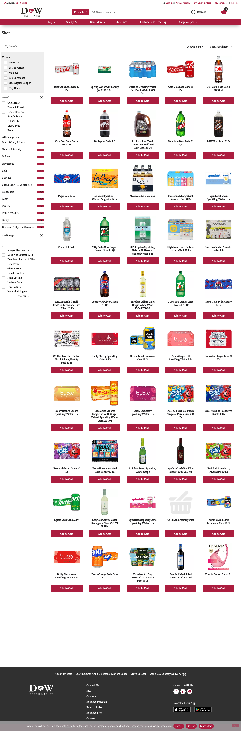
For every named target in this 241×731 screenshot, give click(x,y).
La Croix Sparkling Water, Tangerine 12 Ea (104, 197)
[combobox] (80, 12)
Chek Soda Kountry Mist (180, 520)
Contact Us (92, 685)
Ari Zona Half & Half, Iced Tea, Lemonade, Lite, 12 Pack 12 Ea (66, 305)
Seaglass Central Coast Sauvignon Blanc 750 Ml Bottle (104, 523)
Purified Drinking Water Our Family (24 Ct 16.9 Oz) (142, 90)
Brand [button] (5, 97)
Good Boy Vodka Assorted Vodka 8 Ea (218, 248)
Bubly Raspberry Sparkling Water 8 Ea (142, 412)
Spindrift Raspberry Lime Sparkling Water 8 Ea (142, 521)
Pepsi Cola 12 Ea (66, 196)
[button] (40, 143)
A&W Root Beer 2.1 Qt (219, 141)
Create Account (183, 2)
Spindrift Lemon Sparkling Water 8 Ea (218, 197)
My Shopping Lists (203, 2)
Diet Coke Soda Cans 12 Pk (66, 88)
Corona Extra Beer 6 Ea (142, 196)
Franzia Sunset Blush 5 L (218, 574)
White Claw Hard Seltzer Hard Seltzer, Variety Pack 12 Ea (66, 359)
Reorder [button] (201, 12)
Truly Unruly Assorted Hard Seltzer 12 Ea (104, 470)
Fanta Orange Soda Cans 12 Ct (104, 575)
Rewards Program (96, 701)
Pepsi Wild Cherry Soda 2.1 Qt (105, 303)
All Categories (10, 137)
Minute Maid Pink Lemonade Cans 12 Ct (218, 521)
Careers (234, 2)
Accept (179, 726)
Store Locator (138, 674)
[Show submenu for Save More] (105, 22)
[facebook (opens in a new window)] (176, 692)
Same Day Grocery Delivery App (168, 674)
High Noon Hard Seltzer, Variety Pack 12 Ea (180, 248)
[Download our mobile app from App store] (182, 709)
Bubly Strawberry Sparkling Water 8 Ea (66, 575)
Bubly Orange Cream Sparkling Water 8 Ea (66, 412)
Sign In (169, 2)
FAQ (88, 690)
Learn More (206, 726)
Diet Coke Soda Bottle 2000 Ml (218, 88)
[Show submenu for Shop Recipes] (196, 22)
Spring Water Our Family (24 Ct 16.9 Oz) (105, 88)
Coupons (91, 696)
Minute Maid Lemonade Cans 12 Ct (143, 357)
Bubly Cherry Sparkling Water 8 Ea (104, 357)
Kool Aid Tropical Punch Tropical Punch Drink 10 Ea (180, 414)
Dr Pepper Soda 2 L (104, 141)
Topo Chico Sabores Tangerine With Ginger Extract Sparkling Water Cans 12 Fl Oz (104, 415)
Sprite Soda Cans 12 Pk (66, 520)
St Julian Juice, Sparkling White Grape (142, 470)
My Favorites (221, 2)
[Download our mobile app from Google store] (203, 709)
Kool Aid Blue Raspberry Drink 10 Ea (218, 412)
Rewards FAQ (94, 712)
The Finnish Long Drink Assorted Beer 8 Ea (180, 197)
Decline (191, 726)
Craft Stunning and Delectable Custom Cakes (101, 674)
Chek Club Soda (66, 247)
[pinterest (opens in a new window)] (183, 692)
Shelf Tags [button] (8, 235)
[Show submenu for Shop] (54, 22)
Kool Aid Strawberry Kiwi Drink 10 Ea (218, 470)
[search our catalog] (92, 12)
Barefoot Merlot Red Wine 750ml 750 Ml (181, 575)
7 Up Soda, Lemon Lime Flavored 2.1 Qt (180, 303)
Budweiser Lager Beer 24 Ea (218, 357)
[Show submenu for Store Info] (129, 22)
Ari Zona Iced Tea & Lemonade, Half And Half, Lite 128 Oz (142, 144)
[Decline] (235, 725)
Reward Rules (94, 707)
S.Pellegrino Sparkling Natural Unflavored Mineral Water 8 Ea (142, 250)
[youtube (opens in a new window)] (189, 692)
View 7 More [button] (23, 296)
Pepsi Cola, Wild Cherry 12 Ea (218, 303)
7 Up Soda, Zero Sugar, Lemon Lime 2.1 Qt (104, 248)
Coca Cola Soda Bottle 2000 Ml (67, 142)
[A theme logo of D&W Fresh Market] (32, 12)
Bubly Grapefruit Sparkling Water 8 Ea (180, 357)
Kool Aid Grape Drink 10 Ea (66, 470)
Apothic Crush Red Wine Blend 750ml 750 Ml (180, 470)
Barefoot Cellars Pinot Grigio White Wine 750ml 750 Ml (143, 305)
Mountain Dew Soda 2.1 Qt (180, 142)
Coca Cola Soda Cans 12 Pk (180, 88)
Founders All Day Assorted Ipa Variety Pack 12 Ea (142, 577)
